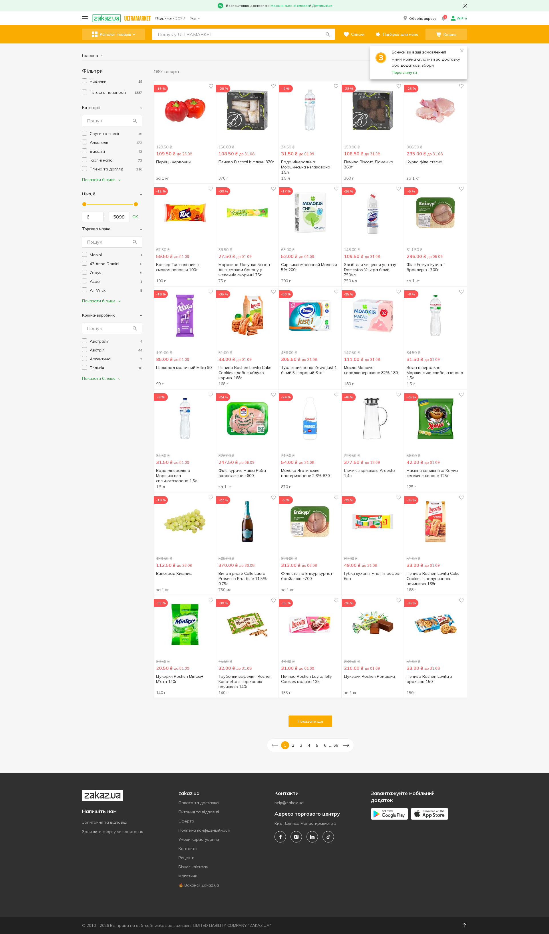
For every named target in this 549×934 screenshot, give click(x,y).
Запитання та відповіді (104, 822)
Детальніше (322, 5)
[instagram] (296, 836)
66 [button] (335, 745)
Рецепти (186, 857)
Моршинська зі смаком (290, 5)
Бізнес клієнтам (193, 866)
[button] (419, 18)
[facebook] (280, 836)
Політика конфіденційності (204, 830)
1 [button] (285, 745)
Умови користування (198, 839)
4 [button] (309, 745)
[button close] (465, 5)
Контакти (187, 848)
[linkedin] (312, 836)
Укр (193, 18)
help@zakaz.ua (289, 802)
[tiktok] (328, 836)
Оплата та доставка (198, 802)
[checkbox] (84, 80)
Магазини (187, 876)
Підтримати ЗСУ (168, 18)
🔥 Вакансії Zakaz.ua (198, 885)
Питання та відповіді (198, 811)
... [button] (330, 745)
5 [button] (317, 745)
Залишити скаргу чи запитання (112, 831)
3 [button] (301, 745)
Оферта (186, 821)
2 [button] (293, 745)
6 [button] (325, 745)
